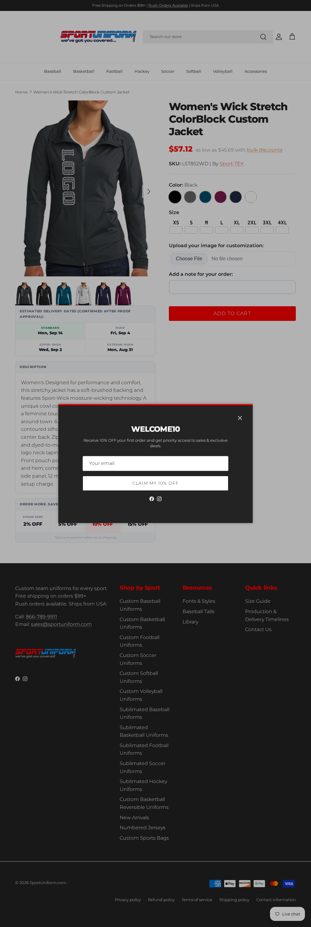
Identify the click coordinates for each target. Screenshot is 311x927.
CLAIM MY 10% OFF (155, 483)
